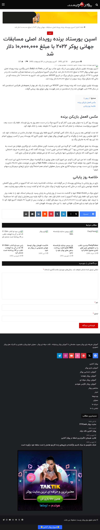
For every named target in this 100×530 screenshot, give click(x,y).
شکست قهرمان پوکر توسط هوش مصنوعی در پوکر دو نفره (37, 248)
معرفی (95, 400)
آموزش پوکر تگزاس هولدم (85, 384)
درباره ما (95, 404)
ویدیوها (95, 396)
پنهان (87, 98)
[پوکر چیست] (79, 4)
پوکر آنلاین (94, 364)
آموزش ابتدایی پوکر (88, 372)
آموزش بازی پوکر (91, 368)
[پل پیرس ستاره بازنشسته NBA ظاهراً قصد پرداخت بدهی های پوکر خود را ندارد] (62, 236)
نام (96, 302)
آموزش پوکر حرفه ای (88, 380)
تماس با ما (94, 408)
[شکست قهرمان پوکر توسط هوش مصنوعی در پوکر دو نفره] (37, 236)
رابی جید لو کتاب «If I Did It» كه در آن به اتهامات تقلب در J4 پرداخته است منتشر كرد (12, 249)
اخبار (77, 27)
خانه (82, 27)
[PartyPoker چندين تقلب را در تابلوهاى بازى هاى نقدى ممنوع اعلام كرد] (87, 236)
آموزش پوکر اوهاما (88, 376)
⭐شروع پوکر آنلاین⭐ (50, 527)
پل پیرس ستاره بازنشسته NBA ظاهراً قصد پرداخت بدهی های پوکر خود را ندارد (63, 249)
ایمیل (95, 314)
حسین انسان (75, 62)
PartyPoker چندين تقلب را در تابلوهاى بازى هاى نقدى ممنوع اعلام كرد (88, 248)
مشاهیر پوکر (93, 388)
